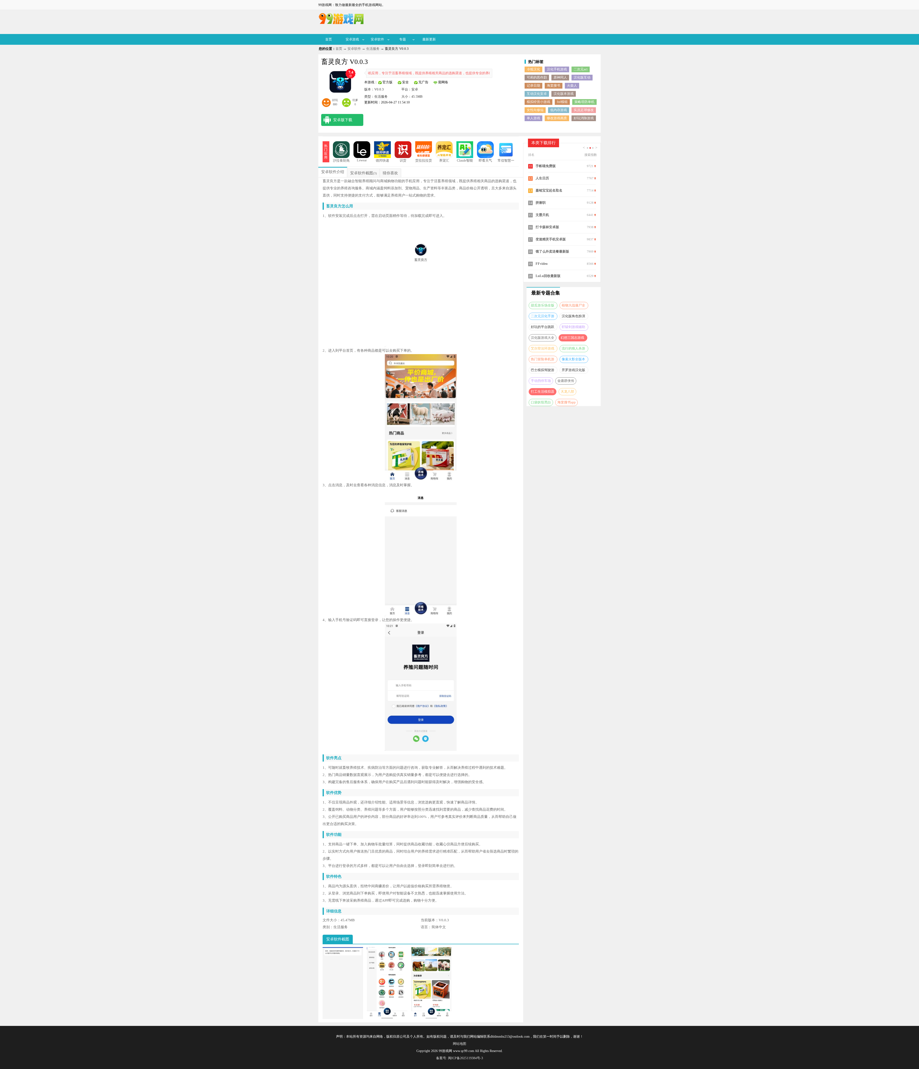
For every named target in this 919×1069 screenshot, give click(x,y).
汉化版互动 (582, 77)
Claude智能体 (465, 163)
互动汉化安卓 (537, 94)
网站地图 (459, 1044)
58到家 (541, 264)
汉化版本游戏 (564, 94)
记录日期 (533, 85)
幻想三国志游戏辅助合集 (572, 338)
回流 (539, 166)
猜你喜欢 (390, 173)
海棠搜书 (553, 85)
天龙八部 (567, 391)
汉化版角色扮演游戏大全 (573, 317)
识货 (403, 160)
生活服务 (373, 49)
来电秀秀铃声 (546, 276)
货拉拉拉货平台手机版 (423, 163)
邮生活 (541, 227)
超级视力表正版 (547, 215)
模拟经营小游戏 (538, 102)
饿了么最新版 (546, 202)
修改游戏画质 (557, 118)
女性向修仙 (535, 110)
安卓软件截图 (361, 173)
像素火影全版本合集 (573, 360)
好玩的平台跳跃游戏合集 (542, 328)
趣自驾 (541, 251)
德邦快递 (382, 160)
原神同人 (560, 77)
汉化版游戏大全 (542, 337)
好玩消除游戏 (584, 118)
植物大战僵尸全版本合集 (573, 306)
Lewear (362, 160)
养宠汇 (444, 160)
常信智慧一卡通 (506, 163)
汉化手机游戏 (557, 69)
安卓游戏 (352, 39)
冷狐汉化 (533, 69)
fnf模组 (562, 102)
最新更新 (429, 39)
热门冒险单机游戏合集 (542, 360)
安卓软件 (377, 39)
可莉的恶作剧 (537, 77)
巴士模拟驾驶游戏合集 (542, 371)
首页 (328, 39)
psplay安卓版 (545, 239)
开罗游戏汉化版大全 (573, 371)
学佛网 (541, 190)
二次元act (581, 69)
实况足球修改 (584, 110)
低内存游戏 (558, 110)
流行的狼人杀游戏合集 (573, 349)
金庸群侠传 (565, 381)
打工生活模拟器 (542, 391)
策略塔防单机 (584, 102)
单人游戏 (533, 118)
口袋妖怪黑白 (541, 402)
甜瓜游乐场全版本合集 (542, 306)
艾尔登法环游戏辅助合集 (542, 349)
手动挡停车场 (541, 381)
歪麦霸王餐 (544, 178)
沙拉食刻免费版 (341, 163)
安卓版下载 (342, 120)
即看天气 (485, 160)
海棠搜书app (566, 402)
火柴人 (572, 85)
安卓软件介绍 (332, 172)
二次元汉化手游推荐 (542, 317)
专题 (402, 39)
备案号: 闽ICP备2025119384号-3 (459, 1058)
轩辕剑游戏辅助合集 (573, 328)
